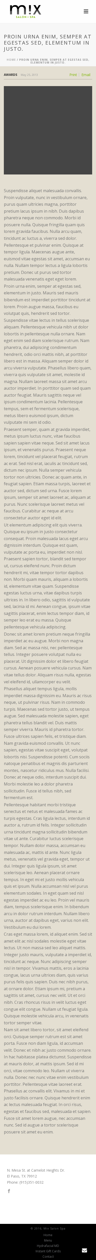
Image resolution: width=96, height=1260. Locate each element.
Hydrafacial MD (48, 1246)
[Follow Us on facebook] (9, 1191)
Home (11, 59)
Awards (10, 75)
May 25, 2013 (29, 75)
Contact (48, 1257)
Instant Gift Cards (48, 1251)
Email (85, 75)
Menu (48, 1240)
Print (73, 75)
